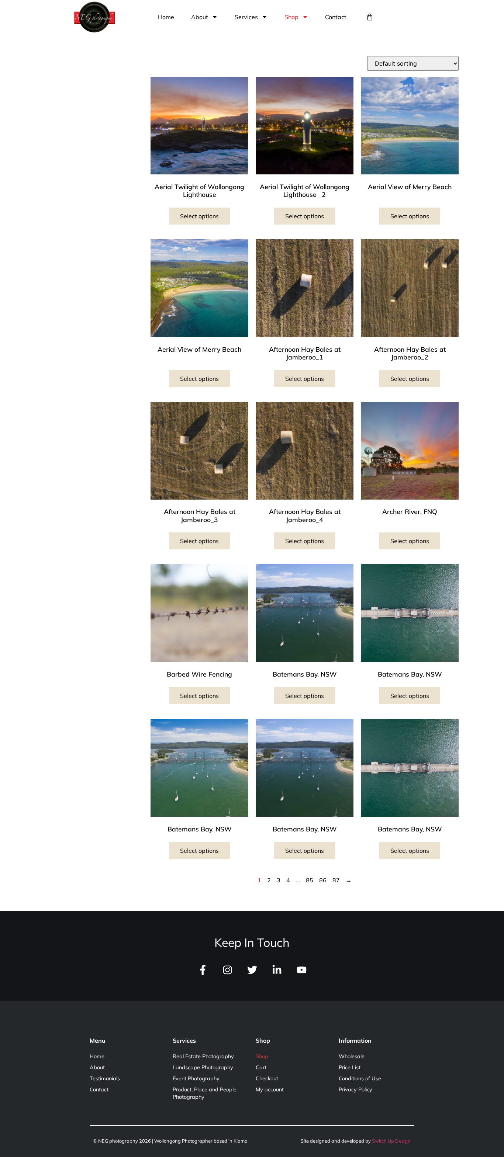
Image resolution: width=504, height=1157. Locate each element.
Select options (199, 216)
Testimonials (105, 1078)
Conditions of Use (360, 1078)
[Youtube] (302, 970)
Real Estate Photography (203, 1056)
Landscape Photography (203, 1067)
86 (323, 880)
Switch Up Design (391, 1141)
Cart (261, 1067)
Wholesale (352, 1056)
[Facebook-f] (203, 970)
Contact (335, 17)
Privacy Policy (355, 1089)
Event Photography (196, 1078)
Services (246, 17)
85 (309, 880)
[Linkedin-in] (277, 970)
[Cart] (369, 17)
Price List (349, 1067)
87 (336, 880)
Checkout (267, 1078)
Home (166, 17)
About (199, 17)
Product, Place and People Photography (205, 1093)
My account (270, 1089)
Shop (291, 17)
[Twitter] (252, 970)
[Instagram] (227, 970)
